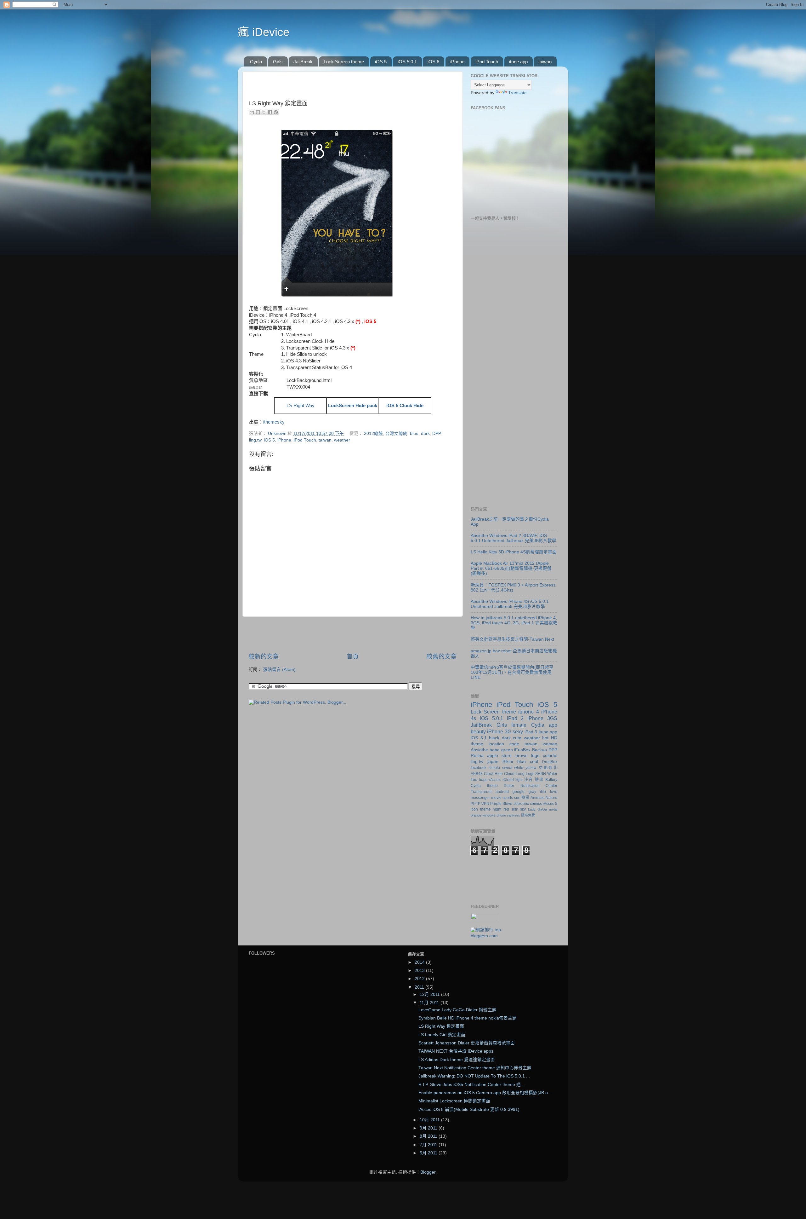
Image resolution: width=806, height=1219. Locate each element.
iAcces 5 (550, 803)
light (519, 779)
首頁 (353, 656)
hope (483, 779)
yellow (530, 767)
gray (532, 791)
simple (494, 767)
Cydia (256, 61)
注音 (528, 779)
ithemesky (274, 422)
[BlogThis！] (258, 112)
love (553, 791)
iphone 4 (528, 711)
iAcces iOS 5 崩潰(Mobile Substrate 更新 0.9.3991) (468, 1109)
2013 (420, 970)
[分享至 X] (264, 112)
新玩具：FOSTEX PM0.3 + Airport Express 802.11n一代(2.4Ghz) (513, 587)
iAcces (495, 779)
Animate (538, 797)
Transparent (481, 791)
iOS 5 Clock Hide (404, 405)
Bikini (507, 761)
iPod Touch (486, 61)
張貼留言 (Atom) (279, 669)
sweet (507, 767)
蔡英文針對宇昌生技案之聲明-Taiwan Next (512, 639)
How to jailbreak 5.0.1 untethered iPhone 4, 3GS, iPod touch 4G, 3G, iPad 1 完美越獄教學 (514, 622)
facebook (478, 767)
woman (550, 744)
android (502, 791)
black (494, 738)
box (526, 803)
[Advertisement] (352, 634)
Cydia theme (484, 785)
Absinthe (479, 750)
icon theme (481, 809)
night (497, 809)
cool (534, 761)
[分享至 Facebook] (270, 112)
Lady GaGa (537, 809)
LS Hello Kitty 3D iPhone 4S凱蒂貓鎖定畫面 (514, 552)
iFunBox (522, 750)
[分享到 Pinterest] (276, 112)
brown (521, 755)
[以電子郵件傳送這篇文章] (252, 112)
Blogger (427, 1172)
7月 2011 (429, 1144)
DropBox (549, 762)
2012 (420, 978)
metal (553, 809)
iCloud (508, 779)
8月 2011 (429, 1136)
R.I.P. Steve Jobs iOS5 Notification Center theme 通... (471, 1084)
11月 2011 (430, 1002)
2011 (420, 987)
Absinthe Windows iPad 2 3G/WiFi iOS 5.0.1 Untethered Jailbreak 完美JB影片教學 (513, 538)
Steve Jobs (511, 803)
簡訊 (525, 797)
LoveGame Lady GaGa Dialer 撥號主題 (457, 1010)
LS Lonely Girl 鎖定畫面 (441, 1034)
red (506, 809)
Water (552, 773)
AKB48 (477, 773)
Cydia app (544, 725)
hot (545, 738)
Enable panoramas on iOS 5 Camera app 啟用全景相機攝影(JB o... (485, 1092)
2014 (420, 962)
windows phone (494, 815)
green (507, 750)
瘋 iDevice (263, 32)
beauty (478, 731)
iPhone (457, 61)
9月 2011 (429, 1128)
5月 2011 (429, 1153)
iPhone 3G (499, 731)
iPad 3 (531, 732)
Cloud (509, 773)
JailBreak (303, 61)
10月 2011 (430, 1120)
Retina (477, 755)
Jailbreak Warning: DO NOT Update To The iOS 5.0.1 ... (474, 1076)
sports (507, 797)
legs (535, 755)
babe (495, 750)
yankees (513, 815)
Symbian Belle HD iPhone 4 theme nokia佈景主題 (467, 1018)
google (519, 791)
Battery (551, 779)
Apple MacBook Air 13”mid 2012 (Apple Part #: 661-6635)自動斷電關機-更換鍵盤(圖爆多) (511, 568)
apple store (499, 755)
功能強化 (548, 767)
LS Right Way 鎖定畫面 (441, 1026)
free (474, 779)
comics (536, 803)
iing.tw (255, 440)
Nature (551, 797)
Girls (278, 61)
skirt (514, 809)
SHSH (540, 773)
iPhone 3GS (542, 718)
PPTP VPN (480, 803)
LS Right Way (301, 405)
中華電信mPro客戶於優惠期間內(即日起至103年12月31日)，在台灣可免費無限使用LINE (512, 672)
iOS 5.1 (479, 738)
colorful (550, 755)
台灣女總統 (396, 433)
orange (476, 815)
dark (425, 433)
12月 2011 (430, 994)
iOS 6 (433, 61)
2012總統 (373, 433)
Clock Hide (493, 773)
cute (517, 738)
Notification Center (539, 785)
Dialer (509, 785)
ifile (543, 791)
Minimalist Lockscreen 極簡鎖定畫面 (454, 1101)
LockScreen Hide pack (352, 405)
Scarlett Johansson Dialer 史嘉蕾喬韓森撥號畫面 (466, 1043)
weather (342, 440)
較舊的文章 (442, 656)
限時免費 (528, 815)
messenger (480, 797)
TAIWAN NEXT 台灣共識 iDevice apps (455, 1051)
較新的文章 (264, 656)
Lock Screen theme (344, 61)
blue (414, 433)
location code (504, 744)
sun (517, 797)
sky (523, 809)
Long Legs (525, 773)
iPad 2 (515, 718)
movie (496, 797)
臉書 (539, 779)
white (518, 767)
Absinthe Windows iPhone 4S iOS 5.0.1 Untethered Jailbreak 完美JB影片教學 (510, 604)
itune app (518, 61)
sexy (518, 731)
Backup (539, 750)
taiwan (545, 61)
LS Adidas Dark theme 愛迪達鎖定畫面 (456, 1059)
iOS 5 (381, 61)
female (518, 725)
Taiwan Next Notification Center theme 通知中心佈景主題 (474, 1068)
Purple (496, 803)
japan (492, 761)
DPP (436, 433)
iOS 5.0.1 (407, 61)
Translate (517, 92)
